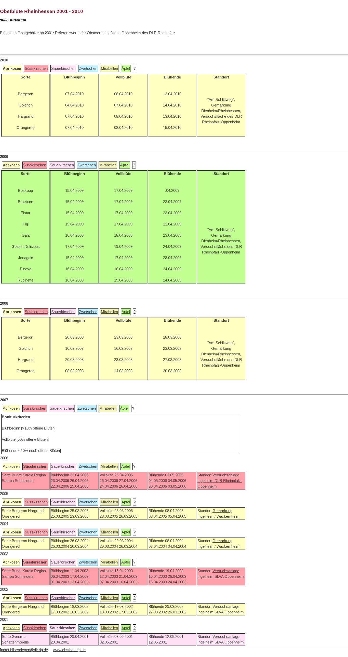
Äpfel (126, 68)
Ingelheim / (206, 516)
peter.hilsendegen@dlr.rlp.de (24, 650)
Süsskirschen (36, 68)
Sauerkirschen (63, 68)
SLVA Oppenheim (229, 576)
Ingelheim (206, 481)
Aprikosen (11, 165)
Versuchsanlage (225, 475)
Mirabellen (109, 68)
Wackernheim (228, 516)
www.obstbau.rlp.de (69, 650)
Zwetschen (88, 68)
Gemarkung (222, 511)
